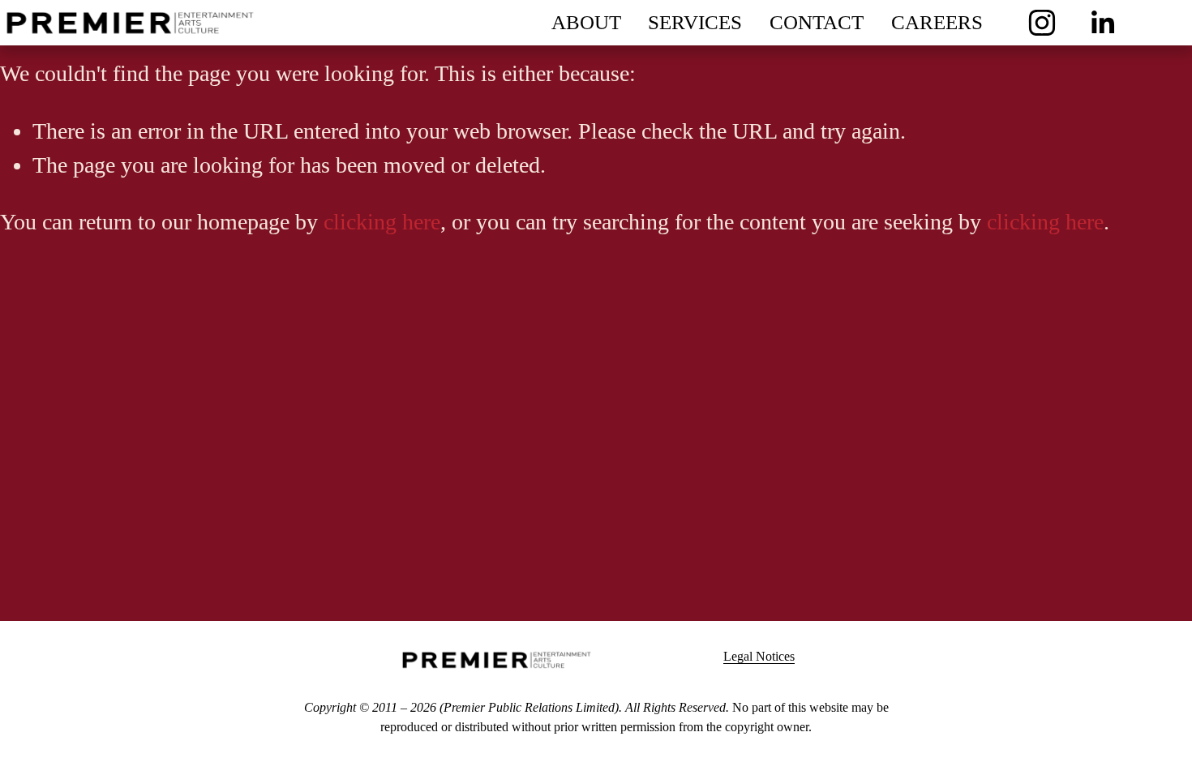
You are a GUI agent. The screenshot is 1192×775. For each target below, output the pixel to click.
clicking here (382, 221)
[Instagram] (1042, 22)
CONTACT (817, 22)
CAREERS (937, 22)
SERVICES (695, 22)
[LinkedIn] (1102, 22)
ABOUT (586, 22)
